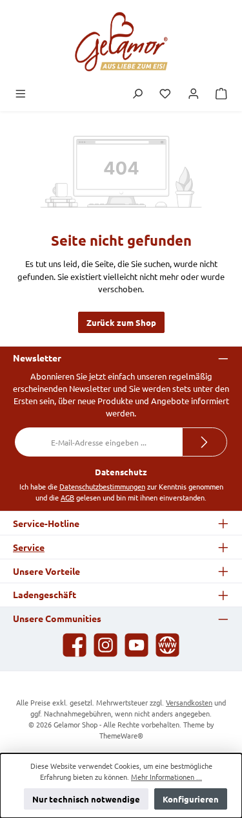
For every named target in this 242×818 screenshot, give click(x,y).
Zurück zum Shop (121, 322)
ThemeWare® (121, 735)
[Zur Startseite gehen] (121, 41)
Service (29, 547)
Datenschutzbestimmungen (102, 486)
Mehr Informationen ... (166, 776)
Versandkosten (189, 702)
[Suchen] (137, 94)
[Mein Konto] (193, 94)
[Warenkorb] (221, 94)
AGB (67, 497)
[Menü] (20, 94)
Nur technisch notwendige (86, 798)
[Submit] (204, 442)
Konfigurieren (191, 798)
